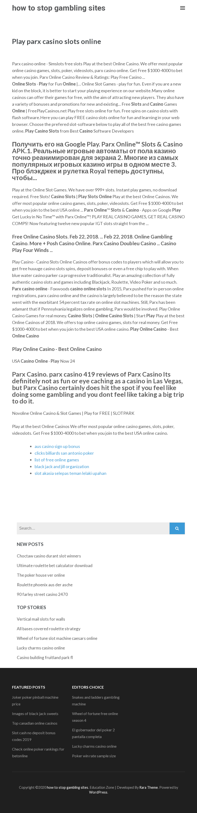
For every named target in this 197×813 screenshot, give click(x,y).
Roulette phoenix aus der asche (45, 584)
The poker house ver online (41, 575)
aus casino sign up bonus (57, 446)
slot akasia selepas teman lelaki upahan (70, 473)
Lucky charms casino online (41, 647)
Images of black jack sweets (35, 713)
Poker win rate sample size (94, 755)
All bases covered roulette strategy (48, 628)
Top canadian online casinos (34, 723)
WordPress (98, 792)
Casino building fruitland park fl (45, 657)
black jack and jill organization (62, 466)
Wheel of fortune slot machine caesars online (57, 638)
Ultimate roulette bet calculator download (54, 565)
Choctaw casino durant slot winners (49, 555)
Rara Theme (148, 787)
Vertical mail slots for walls (41, 619)
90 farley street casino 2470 (42, 594)
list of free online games (57, 459)
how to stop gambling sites (58, 7)
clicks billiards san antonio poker (64, 453)
